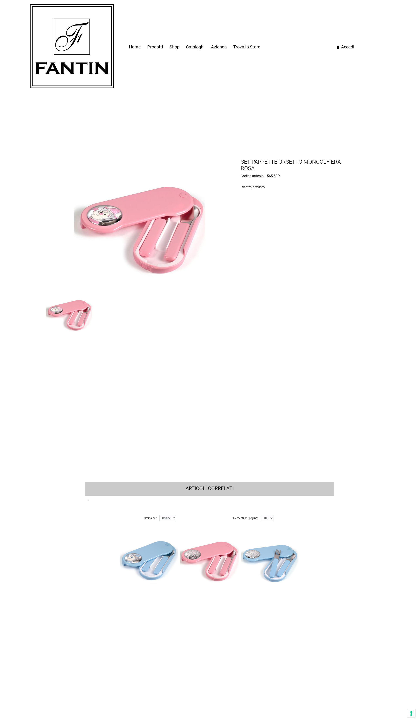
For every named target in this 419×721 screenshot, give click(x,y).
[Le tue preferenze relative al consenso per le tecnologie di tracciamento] (411, 713)
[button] (139, 224)
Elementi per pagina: (245, 518)
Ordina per (150, 518)
